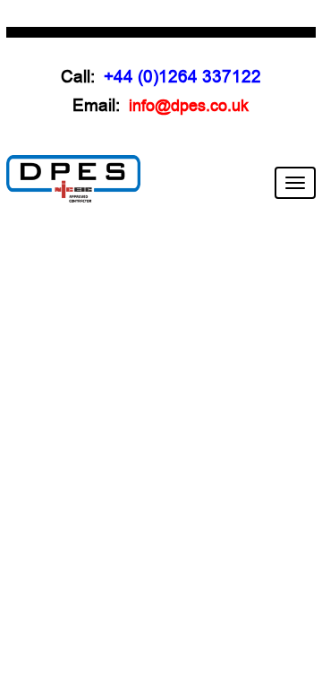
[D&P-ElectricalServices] (73, 178)
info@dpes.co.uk (189, 105)
